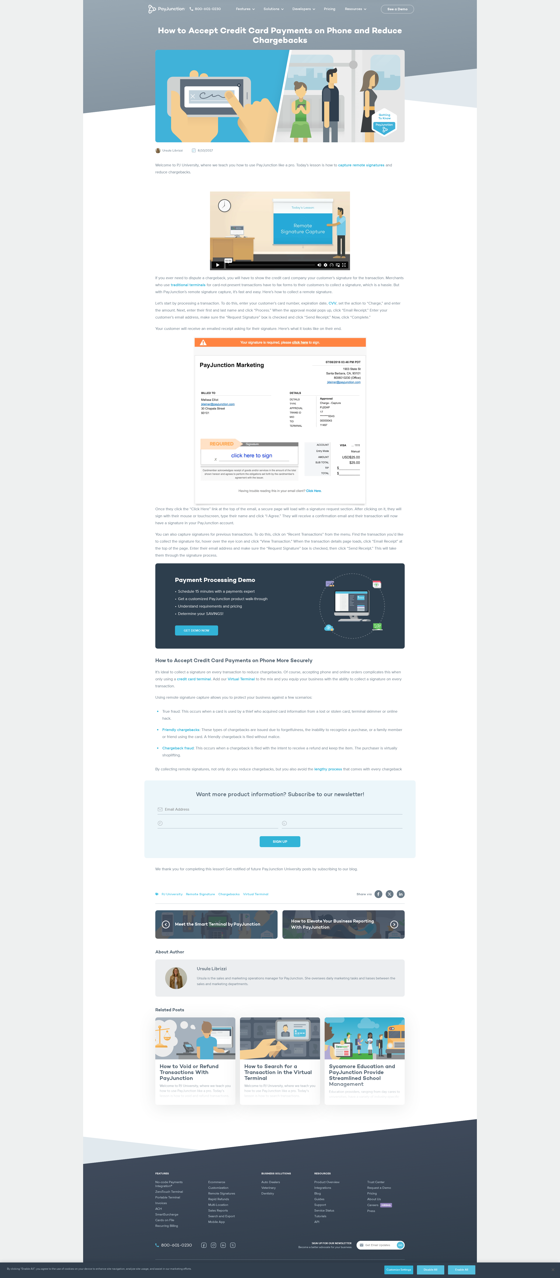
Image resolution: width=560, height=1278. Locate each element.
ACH (158, 1208)
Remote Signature (200, 894)
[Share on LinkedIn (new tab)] (401, 894)
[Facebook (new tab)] (203, 1245)
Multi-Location (218, 1205)
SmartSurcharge (166, 1214)
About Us (374, 1199)
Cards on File (164, 1220)
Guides (319, 1199)
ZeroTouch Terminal (169, 1191)
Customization (218, 1187)
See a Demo (397, 9)
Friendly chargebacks (181, 730)
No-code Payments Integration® (169, 1184)
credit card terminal (194, 679)
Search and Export (221, 1216)
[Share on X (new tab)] (390, 894)
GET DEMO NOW (196, 630)
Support (320, 1205)
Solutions (271, 9)
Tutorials (320, 1216)
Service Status (324, 1210)
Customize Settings (399, 1269)
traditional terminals (188, 285)
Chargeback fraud (178, 748)
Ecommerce (216, 1182)
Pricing (329, 9)
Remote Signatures (221, 1193)
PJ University (172, 894)
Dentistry (267, 1193)
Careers (379, 1205)
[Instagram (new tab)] (213, 1245)
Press (371, 1211)
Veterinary (268, 1187)
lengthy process (328, 769)
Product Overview (327, 1182)
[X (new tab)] (232, 1245)
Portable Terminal (167, 1197)
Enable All (461, 1269)
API (316, 1222)
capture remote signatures (361, 165)
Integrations (322, 1187)
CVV (332, 303)
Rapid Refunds (218, 1199)
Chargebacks (229, 894)
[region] (280, 1270)
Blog (317, 1193)
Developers (301, 9)
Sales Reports (218, 1210)
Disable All (430, 1269)
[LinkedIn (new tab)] (223, 1245)
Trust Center (376, 1182)
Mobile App (216, 1222)
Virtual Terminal (241, 679)
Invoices (161, 1203)
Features (243, 9)
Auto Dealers (270, 1182)
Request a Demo (379, 1187)
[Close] (553, 1270)
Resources (353, 9)
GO (400, 1245)
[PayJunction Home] (167, 9)
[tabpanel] (195, 1061)
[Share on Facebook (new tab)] (378, 894)
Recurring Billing (166, 1226)
